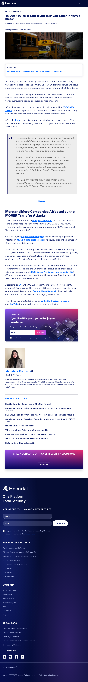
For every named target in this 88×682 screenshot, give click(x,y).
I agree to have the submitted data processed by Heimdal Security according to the (38, 338)
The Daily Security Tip (11, 637)
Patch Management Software (14, 548)
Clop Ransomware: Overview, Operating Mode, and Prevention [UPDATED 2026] (40, 420)
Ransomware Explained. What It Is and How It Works (30, 434)
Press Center (8, 594)
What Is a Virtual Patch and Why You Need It (26, 430)
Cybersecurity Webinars (12, 645)
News (17, 11)
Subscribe (60, 523)
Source (41, 201)
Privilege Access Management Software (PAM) (21, 552)
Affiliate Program (9, 602)
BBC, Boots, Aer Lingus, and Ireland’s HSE (52, 272)
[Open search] (79, 3)
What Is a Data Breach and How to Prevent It (26, 438)
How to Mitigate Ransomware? (19, 426)
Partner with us (8, 598)
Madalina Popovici (18, 371)
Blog (4, 615)
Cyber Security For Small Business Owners (19, 641)
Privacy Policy (59, 338)
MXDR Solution (8, 576)
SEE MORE (44, 464)
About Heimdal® (9, 590)
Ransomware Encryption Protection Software (20, 556)
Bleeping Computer (42, 220)
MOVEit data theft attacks (30, 239)
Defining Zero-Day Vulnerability (20, 443)
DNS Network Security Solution (15, 564)
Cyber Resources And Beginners (15, 628)
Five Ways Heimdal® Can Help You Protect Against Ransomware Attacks (39, 415)
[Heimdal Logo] (10, 3)
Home (8, 11)
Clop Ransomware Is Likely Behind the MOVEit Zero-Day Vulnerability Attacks (38, 409)
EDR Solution (8, 568)
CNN (20, 284)
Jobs (4, 606)
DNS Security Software (11, 560)
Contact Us (7, 611)
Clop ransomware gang (32, 236)
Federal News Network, (45, 291)
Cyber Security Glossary (12, 633)
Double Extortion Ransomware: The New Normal (28, 404)
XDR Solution (8, 572)
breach (18, 120)
